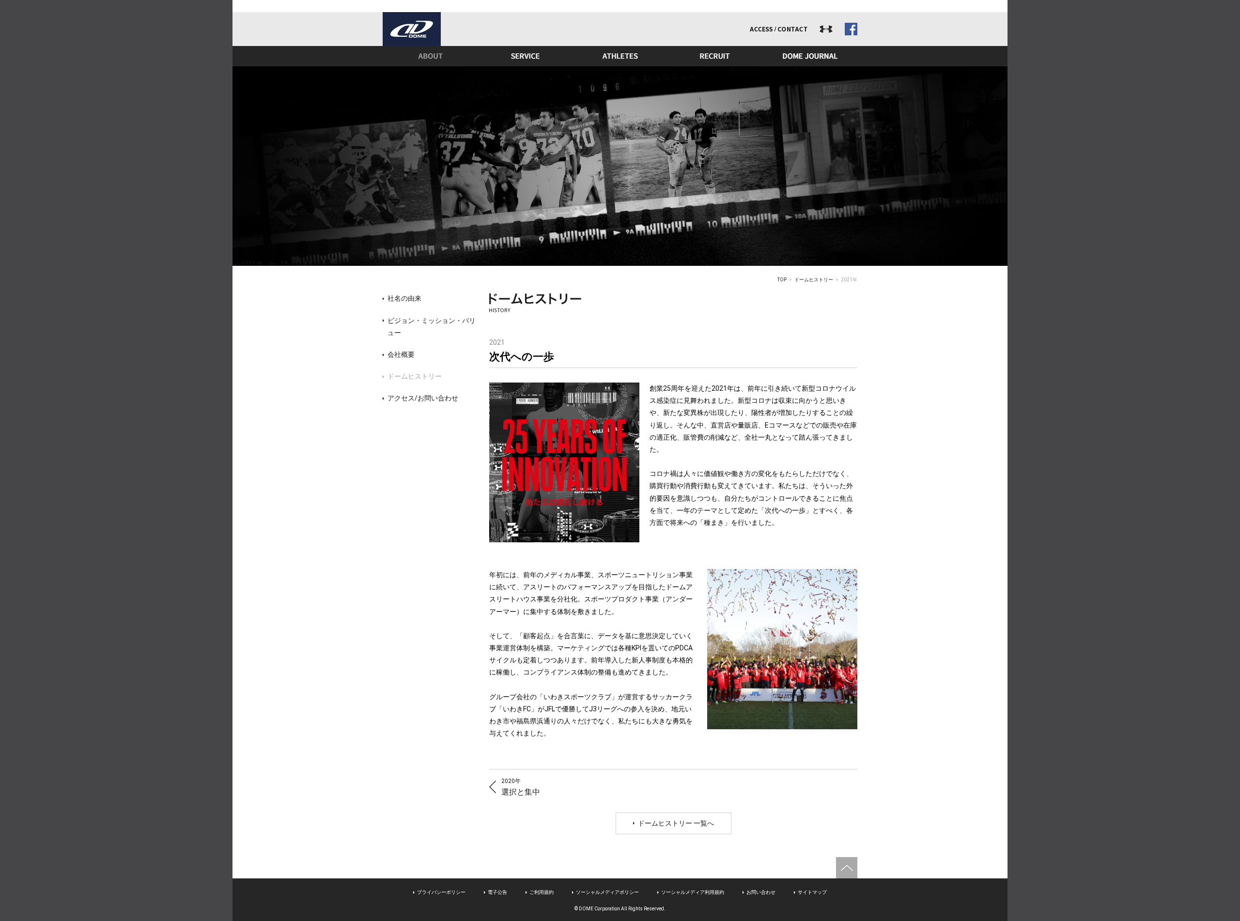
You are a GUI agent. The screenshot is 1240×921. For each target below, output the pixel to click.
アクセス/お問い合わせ (423, 398)
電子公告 (497, 892)
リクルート (714, 56)
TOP (782, 279)
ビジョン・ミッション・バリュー (432, 327)
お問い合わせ (760, 892)
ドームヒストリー (813, 279)
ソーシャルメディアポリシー (607, 892)
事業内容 (525, 56)
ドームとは (430, 56)
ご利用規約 (541, 892)
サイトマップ (812, 892)
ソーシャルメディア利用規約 (692, 892)
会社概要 (401, 354)
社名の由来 (404, 298)
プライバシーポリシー (441, 892)
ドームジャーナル (809, 56)
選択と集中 (520, 787)
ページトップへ (846, 867)
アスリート (620, 56)
